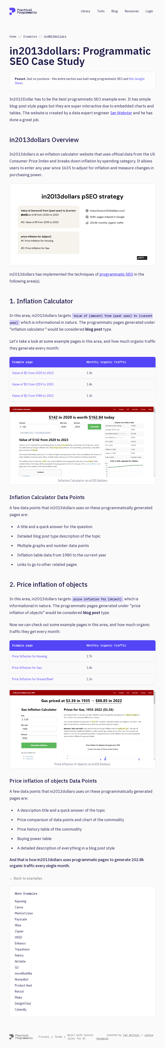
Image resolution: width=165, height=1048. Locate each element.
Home (12, 36)
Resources (132, 11)
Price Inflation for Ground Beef (32, 679)
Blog (115, 11)
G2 (17, 967)
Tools (101, 11)
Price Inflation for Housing (29, 656)
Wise (18, 925)
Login (149, 11)
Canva (19, 907)
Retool (19, 991)
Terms (58, 1037)
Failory (19, 955)
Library (85, 11)
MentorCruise (24, 913)
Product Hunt (23, 985)
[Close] (157, 995)
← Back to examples (25, 878)
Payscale (21, 919)
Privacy (44, 1037)
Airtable (20, 961)
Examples (30, 36)
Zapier (19, 931)
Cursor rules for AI (80, 1036)
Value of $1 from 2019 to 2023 (32, 384)
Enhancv (20, 943)
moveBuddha (23, 973)
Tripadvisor (22, 949)
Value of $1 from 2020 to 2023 (32, 373)
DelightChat (23, 1003)
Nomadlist (22, 979)
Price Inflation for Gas (27, 668)
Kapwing (20, 901)
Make (18, 997)
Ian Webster (121, 112)
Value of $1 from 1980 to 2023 (32, 396)
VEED (18, 937)
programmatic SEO (116, 274)
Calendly (21, 1009)
